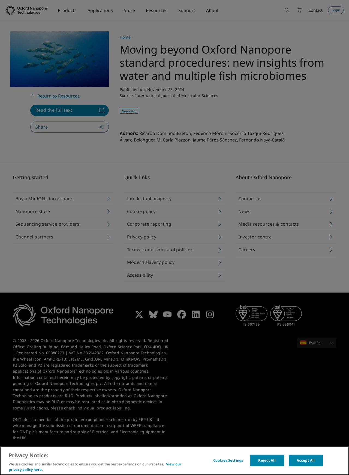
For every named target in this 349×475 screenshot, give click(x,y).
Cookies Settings (228, 460)
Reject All (266, 460)
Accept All (306, 460)
